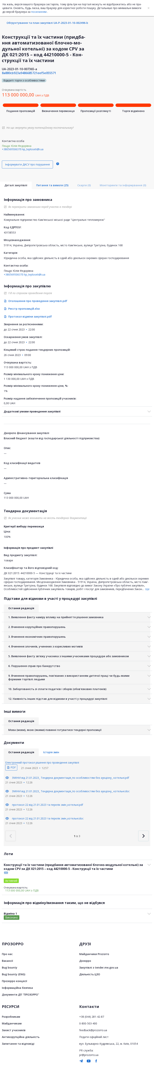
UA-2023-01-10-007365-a (19, 69)
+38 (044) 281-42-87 (91, 1016)
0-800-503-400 (88, 1023)
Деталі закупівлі (16, 185)
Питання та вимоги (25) (52, 185)
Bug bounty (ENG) (13, 974)
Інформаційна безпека (17, 988)
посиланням (39, 12)
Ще (147, 589)
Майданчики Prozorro (94, 954)
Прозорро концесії (14, 981)
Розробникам (11, 1016)
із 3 (77, 836)
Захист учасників (14, 1030)
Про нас (7, 954)
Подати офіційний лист (94, 1037)
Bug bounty (9, 967)
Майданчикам (12, 1023)
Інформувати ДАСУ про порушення (27, 164)
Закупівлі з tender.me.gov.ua (98, 967)
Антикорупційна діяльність (20, 1037)
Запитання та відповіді (18, 1043)
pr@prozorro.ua (88, 1055)
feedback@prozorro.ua (93, 1030)
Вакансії (7, 961)
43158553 (10, 232)
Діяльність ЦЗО (89, 974)
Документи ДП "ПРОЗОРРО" (20, 994)
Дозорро (85, 961)
